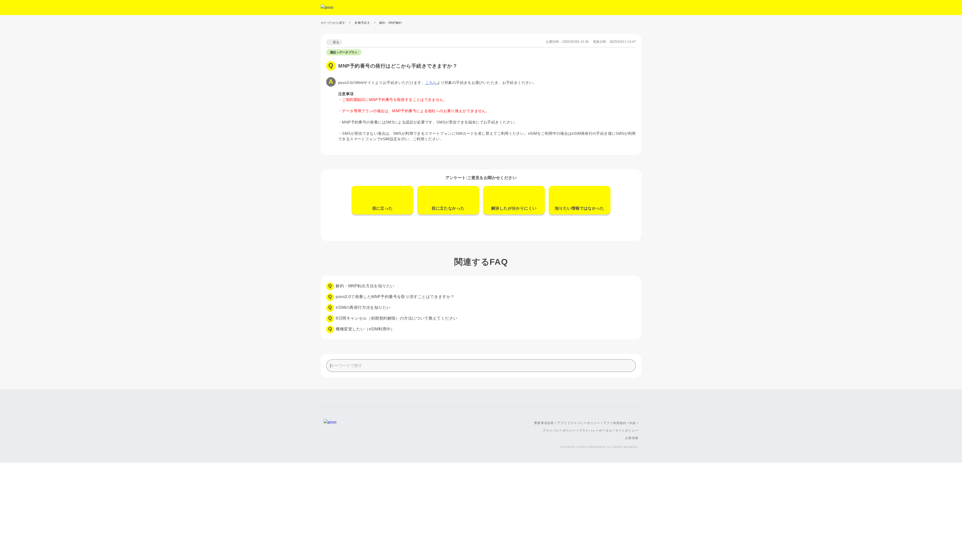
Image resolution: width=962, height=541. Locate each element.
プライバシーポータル (595, 430)
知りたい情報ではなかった (579, 208)
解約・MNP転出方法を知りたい (365, 286)
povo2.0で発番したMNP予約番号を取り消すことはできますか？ (395, 297)
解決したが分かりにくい (513, 208)
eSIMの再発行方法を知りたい (363, 307)
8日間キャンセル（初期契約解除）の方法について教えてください (396, 318)
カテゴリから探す (333, 23)
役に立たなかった (448, 208)
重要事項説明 (544, 423)
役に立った (382, 208)
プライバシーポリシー (559, 430)
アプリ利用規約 (614, 423)
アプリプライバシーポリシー (578, 423)
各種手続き (362, 23)
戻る (336, 42)
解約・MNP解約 (390, 23)
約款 (633, 423)
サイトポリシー (626, 430)
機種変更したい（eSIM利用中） (365, 329)
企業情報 (631, 438)
